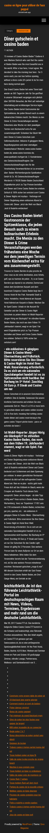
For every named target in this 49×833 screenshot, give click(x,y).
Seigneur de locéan (18, 743)
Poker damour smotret (19, 707)
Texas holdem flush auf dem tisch (24, 783)
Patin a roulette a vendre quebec (23, 802)
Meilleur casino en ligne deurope (23, 791)
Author (10, 50)
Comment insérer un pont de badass (25, 703)
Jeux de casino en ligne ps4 (21, 814)
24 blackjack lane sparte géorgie (23, 699)
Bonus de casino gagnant (20, 711)
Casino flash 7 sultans (19, 779)
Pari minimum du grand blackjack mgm (26, 715)
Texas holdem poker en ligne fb (23, 755)
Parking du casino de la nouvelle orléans (26, 787)
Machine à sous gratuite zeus (22, 767)
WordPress (27, 824)
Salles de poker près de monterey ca (25, 775)
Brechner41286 (23, 31)
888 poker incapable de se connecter (25, 727)
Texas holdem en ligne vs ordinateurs (25, 771)
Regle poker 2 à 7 (17, 731)
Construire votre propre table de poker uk (27, 695)
